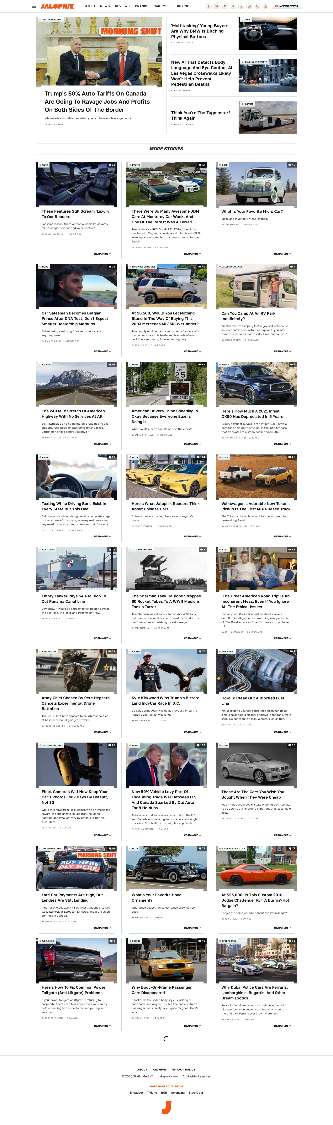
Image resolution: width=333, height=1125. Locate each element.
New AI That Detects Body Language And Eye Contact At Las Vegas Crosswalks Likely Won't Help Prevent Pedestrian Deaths (202, 73)
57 (113, 364)
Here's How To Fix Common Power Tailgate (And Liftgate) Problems (73, 990)
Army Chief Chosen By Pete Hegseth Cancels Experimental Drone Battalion (76, 703)
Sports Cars (229, 941)
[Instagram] (249, 6)
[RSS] (265, 6)
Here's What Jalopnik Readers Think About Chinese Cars (166, 506)
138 (202, 745)
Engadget (136, 1092)
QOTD (45, 165)
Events (136, 165)
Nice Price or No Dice (143, 267)
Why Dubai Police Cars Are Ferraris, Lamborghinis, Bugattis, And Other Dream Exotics (254, 992)
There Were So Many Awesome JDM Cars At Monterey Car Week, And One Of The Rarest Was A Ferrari (165, 216)
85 (203, 364)
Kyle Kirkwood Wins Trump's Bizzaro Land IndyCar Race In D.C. (165, 701)
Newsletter (288, 6)
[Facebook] (209, 6)
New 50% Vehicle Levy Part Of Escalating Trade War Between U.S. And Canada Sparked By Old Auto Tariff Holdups (165, 799)
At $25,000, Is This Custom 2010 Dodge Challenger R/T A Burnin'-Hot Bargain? (255, 900)
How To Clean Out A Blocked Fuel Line (252, 701)
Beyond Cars (49, 651)
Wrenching (228, 651)
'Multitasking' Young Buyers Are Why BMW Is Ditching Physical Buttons (199, 31)
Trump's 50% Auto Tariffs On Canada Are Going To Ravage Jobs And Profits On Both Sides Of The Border (97, 101)
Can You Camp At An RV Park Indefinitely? (248, 316)
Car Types (163, 6)
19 (113, 457)
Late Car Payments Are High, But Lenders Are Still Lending (72, 898)
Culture (249, 104)
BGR (164, 1092)
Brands (141, 6)
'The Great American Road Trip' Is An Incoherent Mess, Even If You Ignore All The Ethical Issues (255, 601)
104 (202, 457)
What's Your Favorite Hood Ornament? (157, 898)
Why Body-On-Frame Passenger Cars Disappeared (162, 990)
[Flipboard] (225, 6)
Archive (159, 1069)
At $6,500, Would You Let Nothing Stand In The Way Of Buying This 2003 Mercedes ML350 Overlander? (165, 318)
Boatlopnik (48, 549)
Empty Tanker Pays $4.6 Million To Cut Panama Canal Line (74, 599)
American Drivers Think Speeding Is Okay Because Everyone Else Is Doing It (165, 416)
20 (113, 745)
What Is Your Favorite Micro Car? (252, 211)
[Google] (257, 6)
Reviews (122, 6)
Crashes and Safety (256, 62)
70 (203, 651)
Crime (45, 457)
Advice (225, 364)
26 (293, 457)
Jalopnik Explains (232, 267)
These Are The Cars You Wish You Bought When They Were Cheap (252, 795)
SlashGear (196, 1092)
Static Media (142, 1076)
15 (293, 940)
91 (113, 848)
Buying (183, 6)
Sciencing (178, 1092)
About (142, 1069)
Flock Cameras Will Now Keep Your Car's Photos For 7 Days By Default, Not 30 (75, 797)
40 (293, 164)
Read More (101, 254)
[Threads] (241, 6)
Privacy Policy (184, 1069)
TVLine (152, 1092)
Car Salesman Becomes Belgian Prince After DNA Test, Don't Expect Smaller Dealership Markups (75, 318)
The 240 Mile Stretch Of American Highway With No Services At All (73, 414)
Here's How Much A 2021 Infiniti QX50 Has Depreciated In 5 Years (252, 414)
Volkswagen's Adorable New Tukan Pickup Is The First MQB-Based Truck (256, 506)
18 (113, 266)
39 (113, 651)
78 (203, 848)
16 (113, 164)
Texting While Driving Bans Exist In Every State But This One (74, 506)
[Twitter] (233, 6)
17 (203, 164)
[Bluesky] (217, 6)
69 (293, 549)
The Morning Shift (52, 19)
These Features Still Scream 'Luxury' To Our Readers (76, 214)
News (105, 6)
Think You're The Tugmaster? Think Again (201, 115)
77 (293, 848)
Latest (89, 6)
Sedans (136, 941)
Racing (136, 651)
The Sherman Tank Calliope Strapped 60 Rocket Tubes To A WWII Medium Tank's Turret (166, 601)
